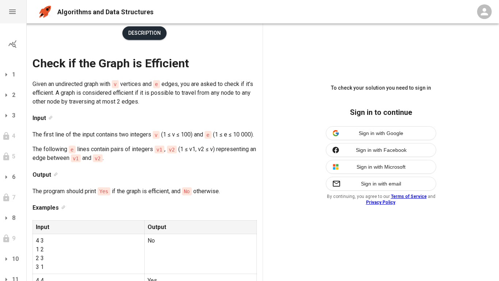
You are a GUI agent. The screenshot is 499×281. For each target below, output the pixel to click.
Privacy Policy (380, 202)
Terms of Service (409, 196)
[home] (45, 12)
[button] (13, 11)
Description (144, 33)
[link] (50, 118)
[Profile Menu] (484, 11)
